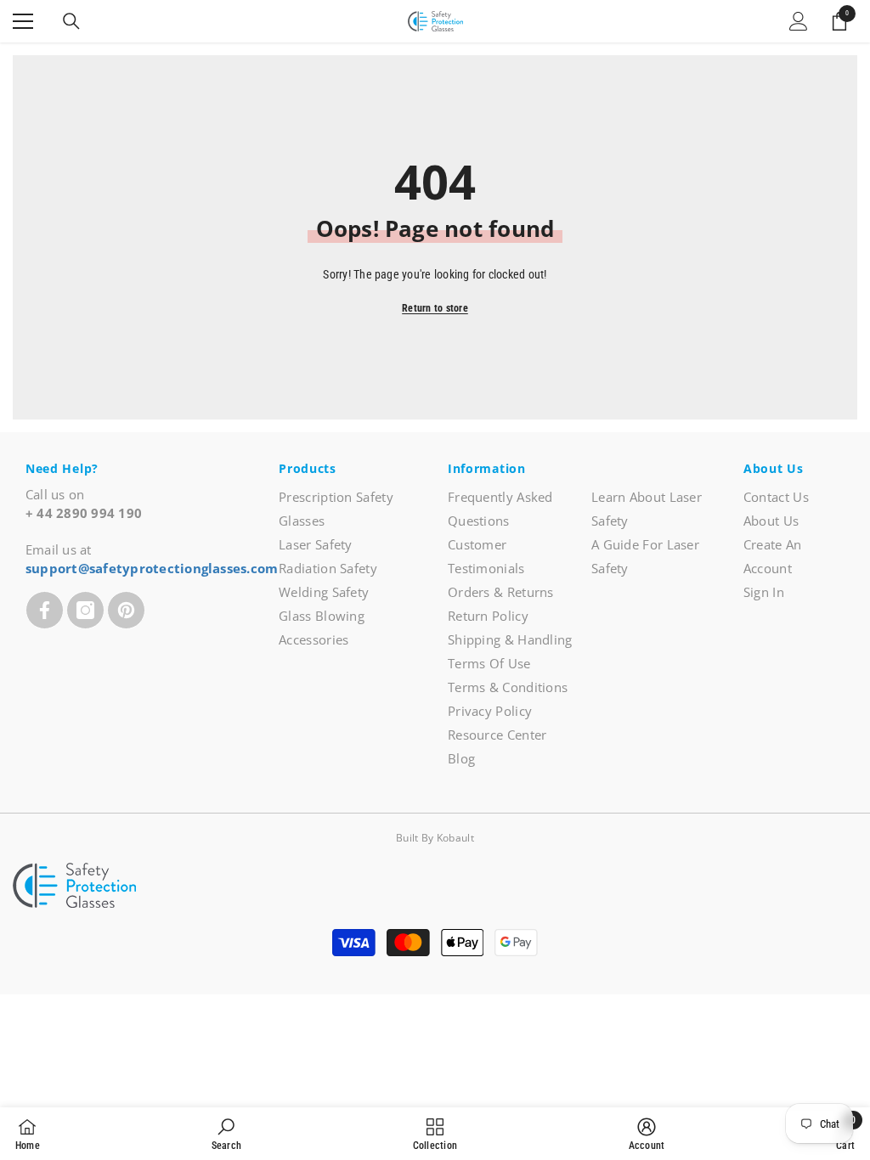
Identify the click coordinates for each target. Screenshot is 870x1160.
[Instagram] (85, 610)
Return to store (435, 308)
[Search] (71, 21)
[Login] (798, 21)
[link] (226, 1134)
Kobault (455, 838)
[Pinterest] (126, 610)
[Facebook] (44, 610)
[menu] (23, 21)
